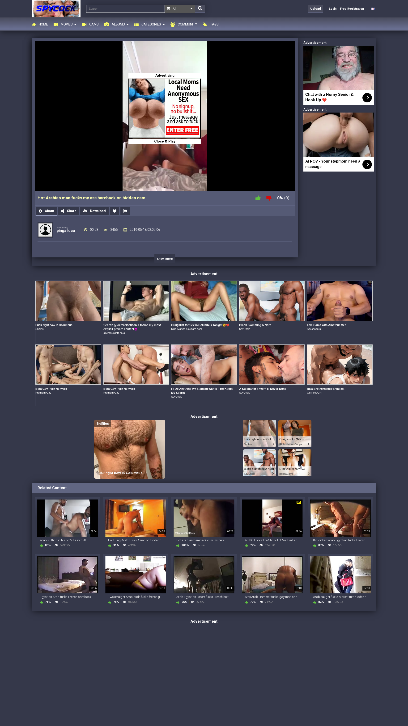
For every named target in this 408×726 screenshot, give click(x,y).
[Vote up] (258, 198)
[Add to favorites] (114, 211)
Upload (315, 8)
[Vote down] (269, 198)
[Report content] (125, 211)
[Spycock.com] (57, 8)
